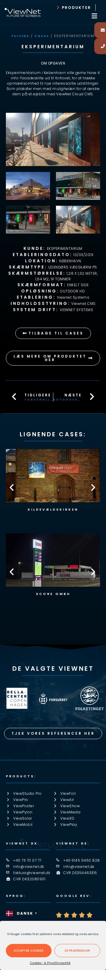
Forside (20, 35)
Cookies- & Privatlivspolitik (50, 963)
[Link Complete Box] (53, 566)
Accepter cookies (29, 950)
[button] (94, 16)
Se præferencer (77, 950)
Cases (41, 35)
